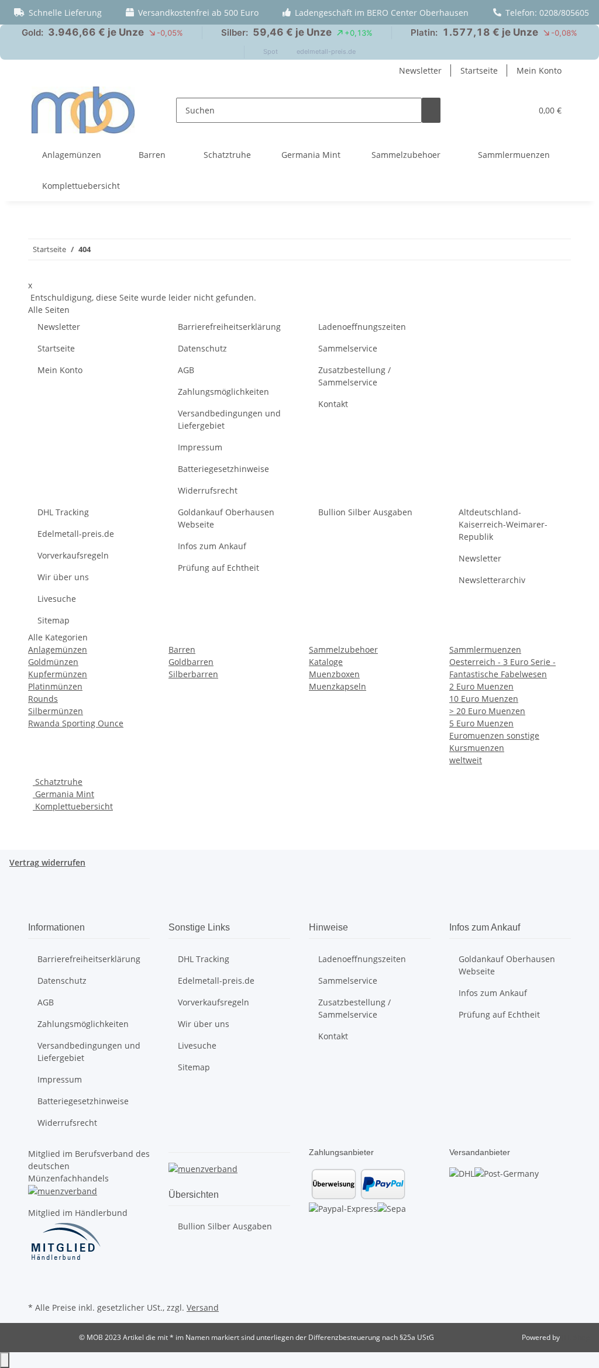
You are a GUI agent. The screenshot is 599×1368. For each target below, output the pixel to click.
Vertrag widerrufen (47, 862)
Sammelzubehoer (343, 649)
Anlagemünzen (57, 649)
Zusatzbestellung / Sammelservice (354, 376)
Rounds (43, 698)
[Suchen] (431, 110)
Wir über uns (63, 577)
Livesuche (56, 598)
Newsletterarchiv (492, 579)
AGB (186, 369)
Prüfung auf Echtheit (218, 567)
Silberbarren (193, 674)
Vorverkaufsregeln (73, 555)
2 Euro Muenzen (481, 686)
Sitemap (53, 620)
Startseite (479, 70)
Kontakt (333, 403)
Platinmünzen (55, 686)
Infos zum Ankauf (212, 546)
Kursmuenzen (476, 747)
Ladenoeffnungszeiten (362, 326)
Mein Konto (539, 70)
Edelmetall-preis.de (75, 533)
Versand (203, 1307)
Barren (181, 649)
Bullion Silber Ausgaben (365, 512)
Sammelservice (347, 348)
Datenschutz (202, 348)
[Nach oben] (4, 1360)
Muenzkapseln (337, 686)
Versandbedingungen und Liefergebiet (229, 419)
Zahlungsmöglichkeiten (223, 391)
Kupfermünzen (57, 674)
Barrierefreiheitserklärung (229, 326)
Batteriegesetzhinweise (223, 468)
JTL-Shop (576, 1337)
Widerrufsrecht (207, 490)
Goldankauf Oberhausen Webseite (226, 518)
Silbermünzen (55, 710)
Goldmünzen (53, 661)
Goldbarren (191, 661)
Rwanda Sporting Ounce (75, 723)
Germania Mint (63, 794)
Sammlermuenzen (485, 649)
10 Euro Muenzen (483, 698)
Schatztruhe (57, 781)
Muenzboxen (334, 674)
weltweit (465, 760)
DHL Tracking (63, 512)
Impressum (200, 447)
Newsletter (420, 70)
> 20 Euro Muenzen (487, 710)
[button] (517, 110)
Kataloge (326, 661)
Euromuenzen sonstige (494, 735)
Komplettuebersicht (73, 806)
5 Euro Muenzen (481, 723)
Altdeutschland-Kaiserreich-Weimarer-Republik (503, 524)
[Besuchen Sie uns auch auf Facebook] (37, 1285)
